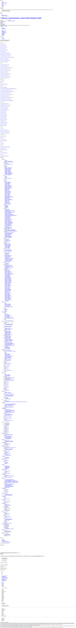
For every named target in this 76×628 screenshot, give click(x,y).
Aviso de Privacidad (4, 577)
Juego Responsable (4, 579)
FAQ (2, 14)
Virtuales (3, 6)
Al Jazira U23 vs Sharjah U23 (3, 45)
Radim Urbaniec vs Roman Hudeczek (3, 122)
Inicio (2, 30)
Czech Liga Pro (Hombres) (5, 541)
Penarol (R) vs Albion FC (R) (3, 51)
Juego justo (3, 578)
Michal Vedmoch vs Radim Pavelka (3, 119)
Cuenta (1, 25)
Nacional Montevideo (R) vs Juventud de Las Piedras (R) (5, 54)
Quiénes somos (4, 576)
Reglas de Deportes (4, 15)
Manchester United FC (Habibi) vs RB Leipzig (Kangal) (5, 97)
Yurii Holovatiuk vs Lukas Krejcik (6, 542)
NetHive (3, 585)
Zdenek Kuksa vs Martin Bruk (3, 112)
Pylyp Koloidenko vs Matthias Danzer (4, 106)
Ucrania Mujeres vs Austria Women (3, 131)
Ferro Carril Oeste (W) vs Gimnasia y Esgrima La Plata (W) (6, 57)
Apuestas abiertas (2, 24)
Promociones (3, 31)
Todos (1, 40)
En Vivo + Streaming (4, 2)
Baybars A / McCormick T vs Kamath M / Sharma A (5, 67)
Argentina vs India (2, 143)
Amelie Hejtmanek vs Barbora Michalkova (4, 73)
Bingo (2, 5)
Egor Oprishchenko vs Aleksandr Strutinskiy (4, 109)
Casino (3, 3)
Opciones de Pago (4, 32)
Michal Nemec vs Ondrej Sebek (3, 125)
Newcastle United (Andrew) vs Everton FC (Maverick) (5, 94)
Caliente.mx (16, 627)
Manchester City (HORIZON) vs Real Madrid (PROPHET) (6, 100)
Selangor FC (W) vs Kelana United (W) (4, 61)
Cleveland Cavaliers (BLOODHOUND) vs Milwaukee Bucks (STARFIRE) (7, 88)
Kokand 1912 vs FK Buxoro (3, 48)
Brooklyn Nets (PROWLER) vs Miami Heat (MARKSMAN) (6, 91)
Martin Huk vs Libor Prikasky (3, 116)
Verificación (3, 33)
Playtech (3, 583)
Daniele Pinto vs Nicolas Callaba (3, 103)
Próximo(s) (3, 38)
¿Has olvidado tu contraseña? (11, 20)
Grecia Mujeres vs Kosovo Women (3, 140)
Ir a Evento (18, 552)
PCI (2, 584)
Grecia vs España (2, 128)
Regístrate (4, 21)
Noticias (3, 35)
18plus (3, 582)
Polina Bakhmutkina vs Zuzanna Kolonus (4, 76)
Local (2, 539)
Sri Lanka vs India (2, 148)
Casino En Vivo (4, 4)
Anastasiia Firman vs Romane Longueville (4, 70)
